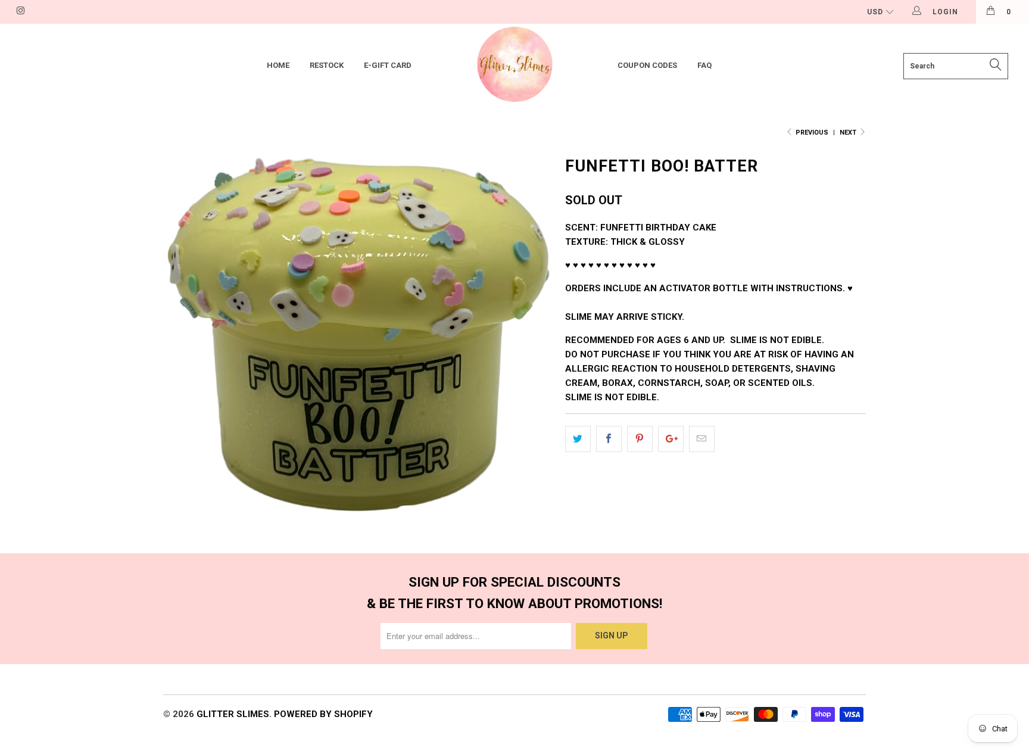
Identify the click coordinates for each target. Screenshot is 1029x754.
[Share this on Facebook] (609, 439)
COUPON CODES (647, 65)
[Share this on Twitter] (578, 439)
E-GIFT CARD (387, 65)
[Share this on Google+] (671, 439)
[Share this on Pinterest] (640, 439)
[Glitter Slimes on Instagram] (20, 12)
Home (278, 65)
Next (849, 132)
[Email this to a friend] (702, 439)
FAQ (704, 65)
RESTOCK (327, 65)
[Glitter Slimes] (514, 66)
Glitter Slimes (233, 714)
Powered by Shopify (323, 714)
